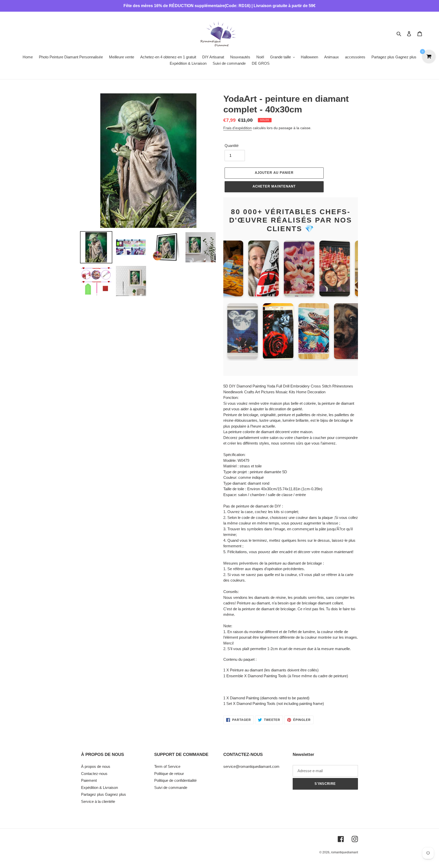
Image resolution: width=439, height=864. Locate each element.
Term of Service (167, 766)
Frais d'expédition (237, 128)
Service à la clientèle (98, 801)
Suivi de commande (170, 787)
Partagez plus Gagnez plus (103, 794)
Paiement (89, 780)
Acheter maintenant (274, 186)
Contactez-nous (94, 773)
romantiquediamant (344, 852)
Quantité (232, 145)
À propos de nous (95, 766)
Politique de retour (169, 773)
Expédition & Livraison (99, 787)
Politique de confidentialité (175, 780)
